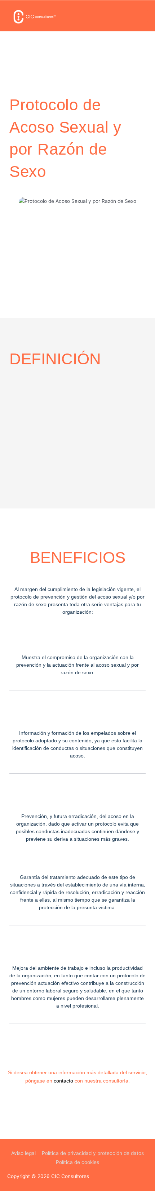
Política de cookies (77, 1162)
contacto (63, 1081)
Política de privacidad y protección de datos (93, 1153)
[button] (143, 16)
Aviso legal (23, 1153)
